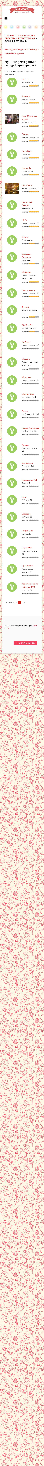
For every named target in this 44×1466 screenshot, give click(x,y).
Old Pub (25, 79)
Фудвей (25, 306)
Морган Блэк (28, 393)
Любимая (26, 341)
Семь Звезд (27, 184)
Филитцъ (26, 96)
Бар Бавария (27, 462)
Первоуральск (26, 38)
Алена (25, 410)
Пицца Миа (27, 530)
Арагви (25, 444)
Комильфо (26, 167)
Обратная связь (27, 643)
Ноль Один (27, 151)
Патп (24, 496)
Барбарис (26, 513)
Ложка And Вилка (30, 427)
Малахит (26, 358)
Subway (25, 236)
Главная (10, 35)
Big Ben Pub (27, 325)
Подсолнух (27, 547)
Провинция (27, 565)
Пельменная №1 (29, 479)
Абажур (25, 134)
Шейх (24, 219)
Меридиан (27, 376)
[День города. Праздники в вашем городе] (22, 11)
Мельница (26, 271)
